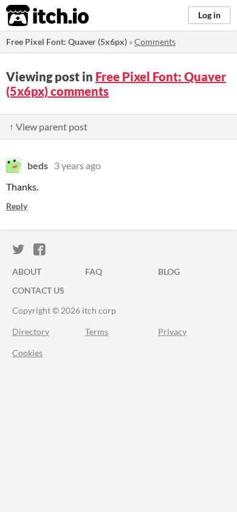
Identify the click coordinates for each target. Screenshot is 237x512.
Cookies (27, 353)
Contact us (38, 290)
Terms (96, 331)
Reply (16, 206)
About (26, 271)
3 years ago (77, 165)
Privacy (172, 331)
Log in (209, 15)
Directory (30, 331)
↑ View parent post (48, 126)
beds (37, 165)
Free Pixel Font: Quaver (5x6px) (66, 41)
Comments (155, 41)
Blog (169, 271)
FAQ (93, 271)
